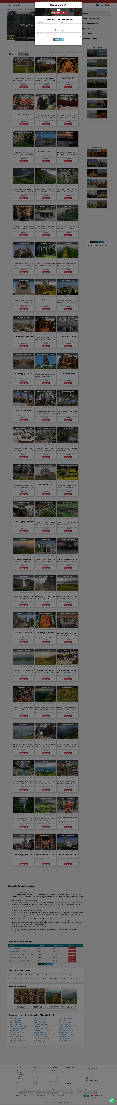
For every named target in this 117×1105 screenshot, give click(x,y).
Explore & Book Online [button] (59, 13)
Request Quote (58, 39)
